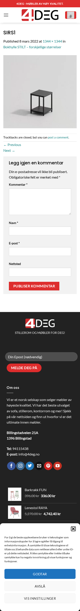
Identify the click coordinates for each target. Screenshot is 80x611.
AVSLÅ (40, 586)
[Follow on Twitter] (30, 466)
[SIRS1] (40, 91)
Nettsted (15, 264)
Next (9, 150)
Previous (12, 144)
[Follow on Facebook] (11, 466)
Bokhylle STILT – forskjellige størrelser (32, 47)
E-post (14, 243)
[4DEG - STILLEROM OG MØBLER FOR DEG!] (40, 15)
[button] (73, 529)
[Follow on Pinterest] (48, 466)
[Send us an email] (39, 466)
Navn (13, 223)
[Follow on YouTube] (57, 466)
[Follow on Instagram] (20, 466)
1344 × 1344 (52, 41)
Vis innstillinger (40, 598)
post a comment (58, 137)
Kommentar (18, 184)
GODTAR (40, 574)
